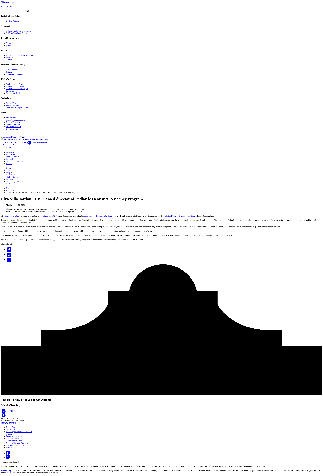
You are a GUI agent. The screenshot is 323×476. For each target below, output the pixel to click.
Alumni (9, 164)
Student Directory (13, 124)
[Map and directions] (3, 415)
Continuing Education (15, 161)
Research (9, 159)
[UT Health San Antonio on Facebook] (8, 454)
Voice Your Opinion (14, 117)
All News (10, 190)
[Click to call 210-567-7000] (3, 411)
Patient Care (11, 427)
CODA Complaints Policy (16, 33)
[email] (9, 259)
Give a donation (12, 438)
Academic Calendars (14, 74)
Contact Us (10, 429)
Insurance (10, 91)
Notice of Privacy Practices (17, 443)
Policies (9, 447)
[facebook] (9, 249)
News (8, 43)
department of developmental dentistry (99, 216)
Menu (22, 137)
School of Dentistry (12, 216)
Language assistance (14, 436)
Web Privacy (6, 470)
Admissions (10, 154)
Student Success (12, 157)
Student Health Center (15, 84)
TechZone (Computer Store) (17, 108)
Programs (10, 152)
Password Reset (12, 105)
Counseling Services (14, 93)
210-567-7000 (12, 411)
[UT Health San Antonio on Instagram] (8, 458)
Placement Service (13, 127)
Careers (9, 434)
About (8, 150)
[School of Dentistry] (10, 137)
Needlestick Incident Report (17, 89)
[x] (9, 254)
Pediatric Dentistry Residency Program (179, 216)
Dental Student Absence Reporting (20, 55)
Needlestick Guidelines (15, 86)
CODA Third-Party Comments (18, 31)
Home (8, 148)
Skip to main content (9, 2)
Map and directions (8, 423)
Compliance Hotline (14, 441)
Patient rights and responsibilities (19, 432)
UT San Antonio (12, 21)
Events (8, 45)
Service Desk (11, 103)
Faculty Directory (13, 122)
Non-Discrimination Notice (17, 445)
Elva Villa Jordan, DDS (47, 216)
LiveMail (9, 57)
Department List (12, 129)
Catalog (9, 72)
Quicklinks (7, 6)
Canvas (9, 60)
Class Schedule (12, 70)
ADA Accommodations (15, 120)
